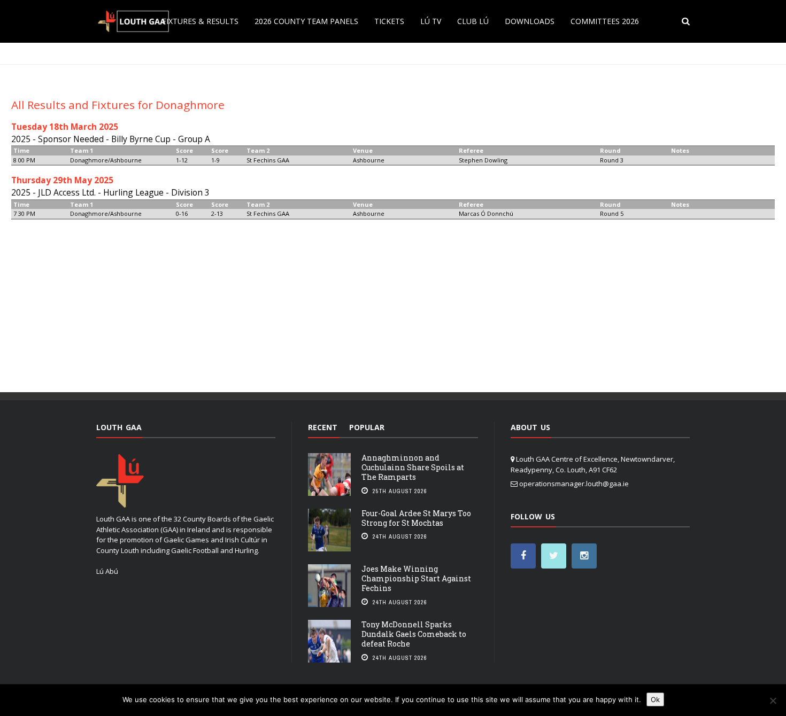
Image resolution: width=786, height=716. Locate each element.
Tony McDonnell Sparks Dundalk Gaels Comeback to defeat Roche (413, 634)
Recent (322, 427)
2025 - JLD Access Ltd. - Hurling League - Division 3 (110, 192)
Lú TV (430, 21)
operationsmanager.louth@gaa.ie (574, 483)
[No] (772, 700)
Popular (366, 427)
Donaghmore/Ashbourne (106, 160)
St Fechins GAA (267, 160)
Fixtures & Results (200, 21)
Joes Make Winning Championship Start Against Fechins (416, 578)
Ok (655, 699)
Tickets (389, 21)
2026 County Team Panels (306, 21)
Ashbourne (368, 160)
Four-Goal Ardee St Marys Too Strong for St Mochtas (416, 518)
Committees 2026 (605, 21)
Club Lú (473, 21)
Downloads (529, 21)
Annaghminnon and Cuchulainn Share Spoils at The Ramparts (412, 467)
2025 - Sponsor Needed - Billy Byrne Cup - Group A (110, 139)
